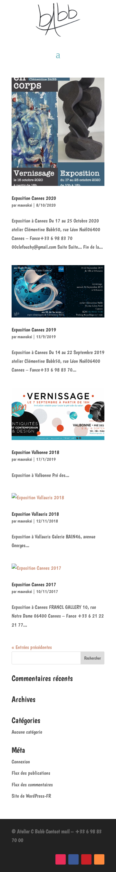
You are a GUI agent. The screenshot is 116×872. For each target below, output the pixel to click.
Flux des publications (31, 773)
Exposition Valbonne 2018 (35, 452)
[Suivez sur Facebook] (73, 859)
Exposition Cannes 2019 (34, 330)
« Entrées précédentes (32, 647)
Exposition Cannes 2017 (34, 584)
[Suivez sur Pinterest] (86, 859)
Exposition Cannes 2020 (34, 198)
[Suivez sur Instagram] (60, 859)
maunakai (24, 205)
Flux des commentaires (32, 784)
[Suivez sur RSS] (99, 859)
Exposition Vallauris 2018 (35, 514)
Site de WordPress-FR (31, 796)
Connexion (21, 762)
